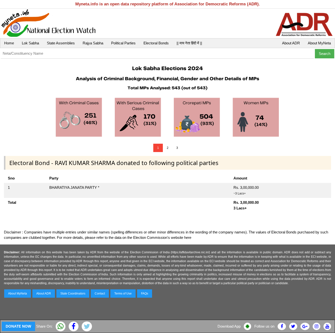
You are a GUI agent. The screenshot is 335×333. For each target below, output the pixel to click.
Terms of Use (123, 293)
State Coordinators (72, 293)
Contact (100, 293)
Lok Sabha (30, 43)
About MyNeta (319, 43)
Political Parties (123, 43)
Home (9, 43)
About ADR (291, 43)
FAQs (144, 293)
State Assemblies (61, 43)
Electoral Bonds (156, 43)
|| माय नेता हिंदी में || (189, 43)
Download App (229, 326)
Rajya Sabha (93, 43)
